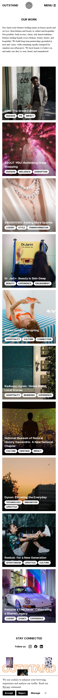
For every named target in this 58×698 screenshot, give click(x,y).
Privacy (6, 687)
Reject (22, 693)
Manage (35, 693)
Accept (9, 693)
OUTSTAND (10, 5)
